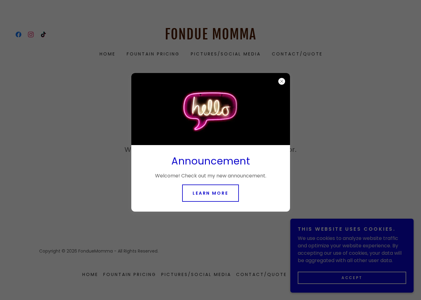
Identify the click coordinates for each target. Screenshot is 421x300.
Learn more (211, 193)
